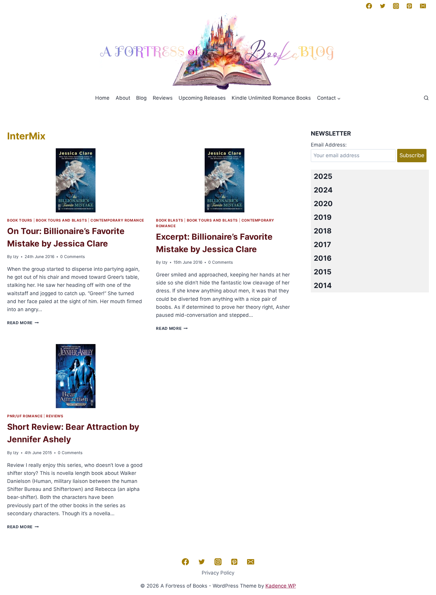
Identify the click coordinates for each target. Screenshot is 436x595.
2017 (322, 244)
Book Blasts (169, 220)
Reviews (163, 98)
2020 (323, 203)
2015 (322, 272)
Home (102, 98)
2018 (323, 231)
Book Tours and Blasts (61, 220)
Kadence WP (280, 586)
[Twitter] (383, 6)
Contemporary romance (117, 220)
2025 (323, 176)
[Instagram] (396, 6)
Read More (23, 322)
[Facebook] (369, 6)
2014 (323, 285)
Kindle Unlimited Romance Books (271, 98)
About (123, 98)
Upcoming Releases (202, 98)
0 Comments (72, 256)
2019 (323, 217)
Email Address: (329, 145)
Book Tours (19, 220)
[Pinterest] (409, 6)
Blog (141, 98)
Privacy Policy (218, 573)
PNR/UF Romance (24, 416)
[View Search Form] (426, 98)
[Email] (423, 6)
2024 (323, 190)
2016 (323, 258)
